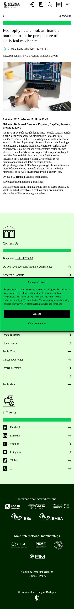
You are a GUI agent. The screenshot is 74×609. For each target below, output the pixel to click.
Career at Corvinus (13, 359)
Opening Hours (11, 334)
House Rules (10, 343)
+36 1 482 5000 (24, 258)
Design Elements (12, 367)
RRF (5, 376)
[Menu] (68, 5)
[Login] (32, 5)
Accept (37, 313)
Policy (42, 575)
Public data (9, 384)
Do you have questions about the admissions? (27, 266)
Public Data (9, 351)
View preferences (37, 323)
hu (59, 4)
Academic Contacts (13, 274)
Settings (32, 575)
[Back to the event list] (4, 15)
